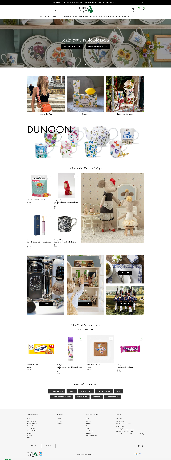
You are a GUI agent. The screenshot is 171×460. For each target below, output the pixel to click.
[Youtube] (142, 446)
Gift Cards (30, 438)
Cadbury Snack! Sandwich (124, 367)
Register (59, 418)
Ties (118, 391)
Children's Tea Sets (104, 391)
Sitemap (29, 435)
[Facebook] (134, 446)
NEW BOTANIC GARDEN (72, 46)
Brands (130, 16)
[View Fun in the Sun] (46, 94)
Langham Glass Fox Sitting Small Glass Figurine (66, 203)
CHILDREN (85, 304)
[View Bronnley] (85, 94)
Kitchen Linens (82, 396)
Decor (75, 16)
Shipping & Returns (32, 423)
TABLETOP (125, 273)
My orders (59, 421)
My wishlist (60, 423)
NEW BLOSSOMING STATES (97, 46)
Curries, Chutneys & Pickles (62, 396)
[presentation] (28, 350)
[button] (83, 64)
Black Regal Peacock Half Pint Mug (65, 242)
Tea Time (47, 16)
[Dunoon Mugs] (85, 143)
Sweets (71, 391)
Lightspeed (8, 459)
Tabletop (55, 16)
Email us (48, 445)
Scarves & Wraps (57, 391)
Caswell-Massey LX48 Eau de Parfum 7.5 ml (39, 243)
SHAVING (46, 304)
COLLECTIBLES (125, 304)
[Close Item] (142, 2)
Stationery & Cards (106, 16)
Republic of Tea (86, 391)
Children (93, 16)
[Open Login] (48, 176)
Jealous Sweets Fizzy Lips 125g (36, 200)
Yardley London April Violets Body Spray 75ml (69, 368)
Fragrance (96, 396)
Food (40, 16)
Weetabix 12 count (32, 365)
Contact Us (30, 433)
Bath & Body (83, 16)
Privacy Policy (31, 428)
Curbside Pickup (31, 421)
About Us (29, 418)
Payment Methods (32, 430)
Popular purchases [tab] (85, 329)
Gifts (118, 16)
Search (54, 10)
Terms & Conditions (32, 426)
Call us (33, 445)
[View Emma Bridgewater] (125, 94)
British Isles (91, 454)
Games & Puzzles (112, 396)
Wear (124, 16)
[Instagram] (138, 446)
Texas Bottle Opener (93, 365)
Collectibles (66, 16)
